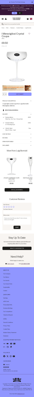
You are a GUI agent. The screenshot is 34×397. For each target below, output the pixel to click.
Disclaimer (5, 145)
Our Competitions (7, 311)
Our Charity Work (7, 284)
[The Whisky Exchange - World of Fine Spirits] (16, 19)
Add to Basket (20, 94)
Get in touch (10, 264)
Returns (5, 138)
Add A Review (6, 204)
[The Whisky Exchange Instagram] (10, 356)
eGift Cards (6, 301)
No (19, 13)
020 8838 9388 (25, 264)
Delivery (5, 114)
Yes (14, 13)
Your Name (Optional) (7, 209)
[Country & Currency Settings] (31, 19)
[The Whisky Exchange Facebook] (4, 356)
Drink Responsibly (8, 141)
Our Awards (6, 280)
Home (3, 27)
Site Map (5, 298)
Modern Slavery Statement (9, 332)
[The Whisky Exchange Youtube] (14, 356)
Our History (6, 277)
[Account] (6, 19)
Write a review (6, 215)
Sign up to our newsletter (17, 248)
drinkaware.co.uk (20, 393)
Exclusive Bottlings (7, 308)
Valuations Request (8, 315)
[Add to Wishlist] (29, 34)
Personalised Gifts (7, 305)
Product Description (9, 101)
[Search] (3, 24)
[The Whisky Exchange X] (7, 356)
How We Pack (6, 134)
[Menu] (3, 19)
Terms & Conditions (8, 322)
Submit (17, 227)
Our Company (6, 274)
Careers (5, 290)
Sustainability (6, 287)
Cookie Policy (6, 329)
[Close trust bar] (32, 2)
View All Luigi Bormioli (17, 189)
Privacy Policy (6, 326)
